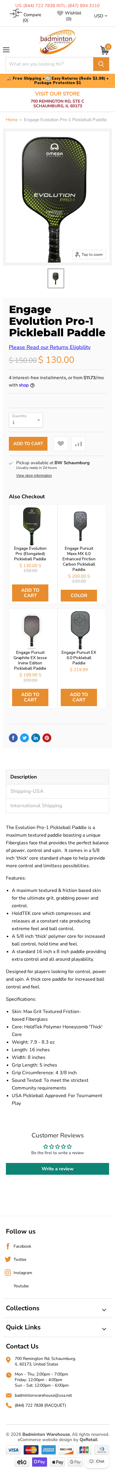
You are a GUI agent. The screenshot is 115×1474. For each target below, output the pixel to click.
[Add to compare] (78, 444)
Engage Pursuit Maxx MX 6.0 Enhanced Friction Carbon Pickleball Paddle (79, 559)
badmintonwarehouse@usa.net (43, 1395)
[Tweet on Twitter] (24, 737)
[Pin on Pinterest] (46, 737)
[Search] (101, 64)
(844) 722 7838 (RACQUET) (40, 1405)
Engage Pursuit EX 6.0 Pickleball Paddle (79, 658)
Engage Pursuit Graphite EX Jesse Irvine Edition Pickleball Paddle (30, 660)
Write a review (58, 1169)
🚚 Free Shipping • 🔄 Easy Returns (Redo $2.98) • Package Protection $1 (58, 80)
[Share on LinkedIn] (35, 737)
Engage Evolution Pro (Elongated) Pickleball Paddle (30, 554)
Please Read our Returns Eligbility (50, 347)
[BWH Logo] (57, 42)
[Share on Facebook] (13, 737)
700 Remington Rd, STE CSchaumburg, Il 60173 (57, 100)
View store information (34, 476)
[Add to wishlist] (60, 444)
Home (12, 119)
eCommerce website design (45, 1440)
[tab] (57, 777)
